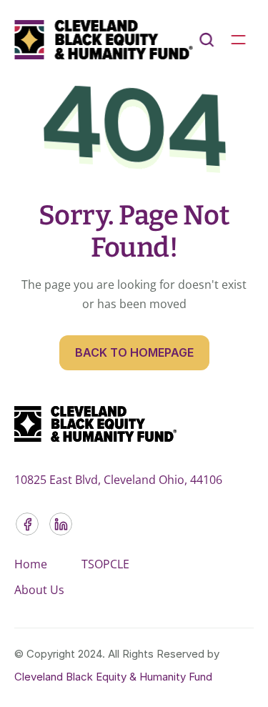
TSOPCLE (105, 564)
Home (30, 564)
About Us (39, 590)
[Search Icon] (206, 40)
